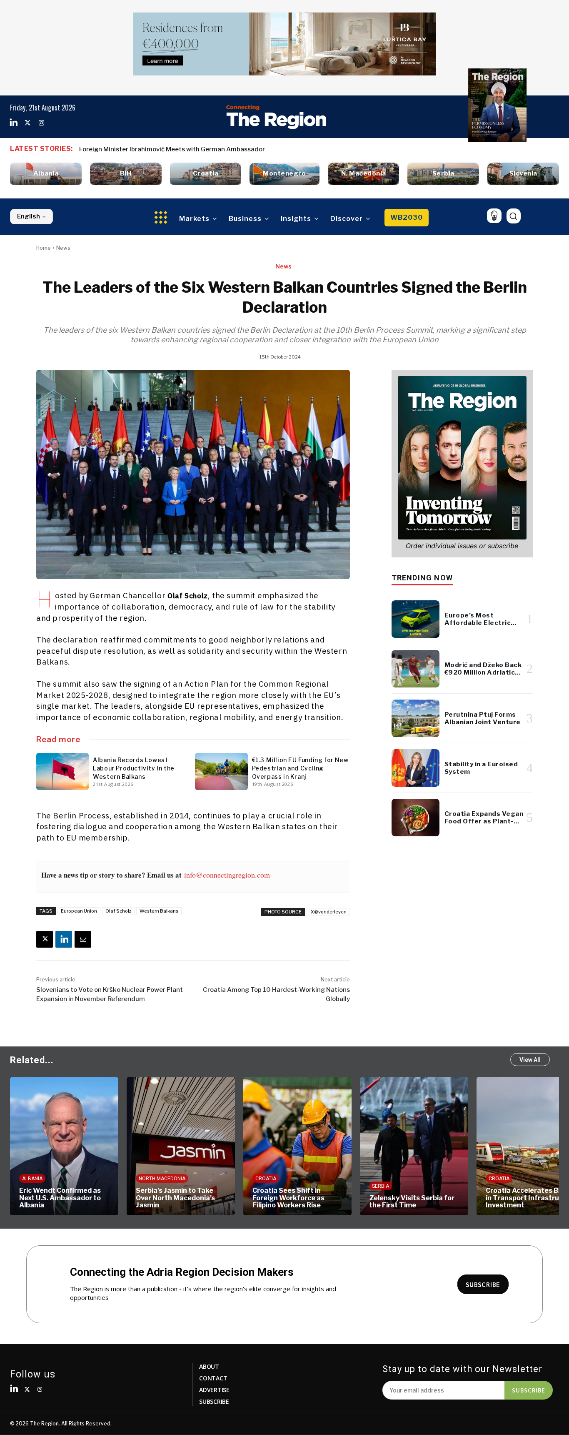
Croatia (265, 1179)
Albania (32, 1179)
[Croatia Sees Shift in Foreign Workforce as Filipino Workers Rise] (297, 1146)
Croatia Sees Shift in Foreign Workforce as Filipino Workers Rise (288, 1198)
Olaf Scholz (118, 911)
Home (43, 248)
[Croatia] (206, 174)
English (28, 216)
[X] (44, 939)
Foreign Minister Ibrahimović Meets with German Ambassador (172, 149)
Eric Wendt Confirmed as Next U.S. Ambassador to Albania (60, 1198)
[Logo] (276, 117)
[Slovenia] (523, 174)
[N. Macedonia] (363, 174)
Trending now (422, 577)
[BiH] (126, 174)
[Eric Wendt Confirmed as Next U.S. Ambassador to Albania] (64, 1146)
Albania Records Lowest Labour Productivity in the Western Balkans (134, 768)
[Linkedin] (13, 123)
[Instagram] (41, 123)
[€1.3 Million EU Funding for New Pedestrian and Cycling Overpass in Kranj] (221, 771)
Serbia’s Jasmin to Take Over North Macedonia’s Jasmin (175, 1198)
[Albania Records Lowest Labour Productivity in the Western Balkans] (62, 771)
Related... (32, 1060)
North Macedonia (162, 1179)
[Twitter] (27, 123)
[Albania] (46, 174)
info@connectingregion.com (227, 875)
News (63, 248)
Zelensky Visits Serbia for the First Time (411, 1201)
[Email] (83, 939)
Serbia (380, 1186)
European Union (79, 911)
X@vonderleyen (328, 912)
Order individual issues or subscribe (462, 546)
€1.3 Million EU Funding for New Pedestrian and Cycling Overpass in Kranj (300, 768)
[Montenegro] (284, 174)
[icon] (494, 215)
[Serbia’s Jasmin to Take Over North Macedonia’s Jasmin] (181, 1146)
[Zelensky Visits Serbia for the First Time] (414, 1146)
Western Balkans (159, 911)
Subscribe (528, 1390)
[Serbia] (443, 174)
